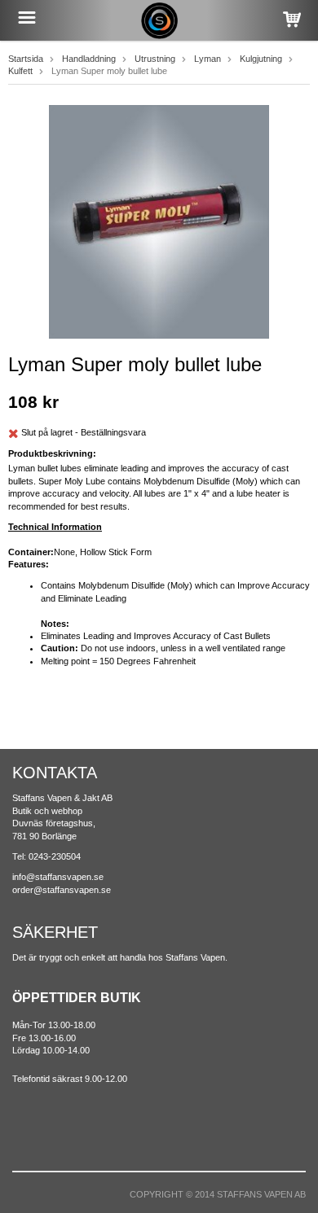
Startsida (25, 58)
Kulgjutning (261, 58)
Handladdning (89, 58)
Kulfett (20, 71)
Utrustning (155, 58)
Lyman (207, 58)
